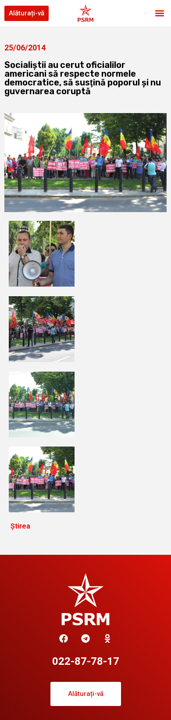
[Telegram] (85, 638)
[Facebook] (63, 638)
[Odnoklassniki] (107, 638)
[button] (159, 13)
